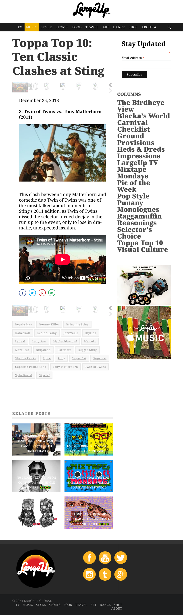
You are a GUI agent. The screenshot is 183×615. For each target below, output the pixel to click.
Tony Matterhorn (65, 367)
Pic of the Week (133, 186)
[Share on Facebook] (23, 292)
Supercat (99, 358)
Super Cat (79, 358)
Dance (119, 27)
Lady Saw (39, 341)
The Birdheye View (140, 106)
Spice (47, 358)
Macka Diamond (65, 341)
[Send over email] (52, 292)
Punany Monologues (138, 206)
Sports (62, 27)
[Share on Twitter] (33, 292)
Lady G (20, 341)
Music (31, 27)
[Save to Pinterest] (43, 292)
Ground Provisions (135, 139)
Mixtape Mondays (132, 172)
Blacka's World (143, 115)
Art (106, 27)
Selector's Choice (134, 233)
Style (46, 27)
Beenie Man (23, 324)
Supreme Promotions (30, 367)
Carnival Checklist (133, 126)
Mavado (90, 341)
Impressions (138, 155)
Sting (61, 358)
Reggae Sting (87, 350)
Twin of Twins (95, 367)
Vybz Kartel (23, 375)
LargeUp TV (137, 162)
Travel (92, 27)
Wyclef (44, 375)
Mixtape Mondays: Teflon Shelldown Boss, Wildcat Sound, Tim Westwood (88, 482)
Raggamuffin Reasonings (139, 219)
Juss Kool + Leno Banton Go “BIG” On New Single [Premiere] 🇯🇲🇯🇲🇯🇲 (36, 482)
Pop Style (133, 195)
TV (20, 27)
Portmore (64, 350)
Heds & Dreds (141, 149)
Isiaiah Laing (47, 333)
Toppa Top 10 (140, 242)
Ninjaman (43, 350)
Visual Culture (142, 249)
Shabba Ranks (25, 358)
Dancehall (22, 333)
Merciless (22, 350)
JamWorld (71, 333)
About (147, 27)
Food (77, 27)
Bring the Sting (77, 324)
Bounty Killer (49, 324)
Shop (133, 27)
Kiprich (90, 333)
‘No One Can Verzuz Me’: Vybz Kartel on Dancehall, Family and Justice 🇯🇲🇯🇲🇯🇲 (88, 519)
